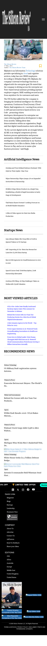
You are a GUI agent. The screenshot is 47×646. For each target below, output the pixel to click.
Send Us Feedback (13, 543)
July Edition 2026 (33, 611)
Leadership (11, 508)
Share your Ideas (13, 546)
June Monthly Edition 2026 (33, 617)
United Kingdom (12, 574)
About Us (10, 529)
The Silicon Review (10, 64)
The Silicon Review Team (17, 67)
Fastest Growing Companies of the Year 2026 (12, 611)
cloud (25, 73)
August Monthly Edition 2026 (12, 583)
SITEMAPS (29, 629)
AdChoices (10, 539)
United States (11, 577)
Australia (10, 563)
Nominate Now (12, 512)
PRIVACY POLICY (22, 627)
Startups (10, 505)
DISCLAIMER (33, 627)
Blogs (8, 501)
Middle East (11, 570)
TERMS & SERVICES (10, 627)
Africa (9, 560)
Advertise (10, 532)
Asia (8, 556)
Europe (9, 567)
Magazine (10, 498)
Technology (31, 71)
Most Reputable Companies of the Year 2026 (11, 617)
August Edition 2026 (34, 595)
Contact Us (11, 536)
